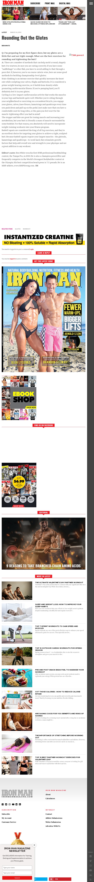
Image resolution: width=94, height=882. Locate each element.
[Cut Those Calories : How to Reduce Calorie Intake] (17, 708)
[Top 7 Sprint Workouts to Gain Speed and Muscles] (17, 643)
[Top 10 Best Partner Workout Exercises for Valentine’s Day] (17, 774)
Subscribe (35, 3)
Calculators (50, 798)
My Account (6, 818)
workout (26, 229)
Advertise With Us (53, 826)
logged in (13, 259)
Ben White (6, 46)
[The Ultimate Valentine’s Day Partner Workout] (17, 599)
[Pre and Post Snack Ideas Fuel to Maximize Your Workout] (17, 686)
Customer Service (9, 822)
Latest (4, 32)
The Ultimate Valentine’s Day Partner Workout (59, 582)
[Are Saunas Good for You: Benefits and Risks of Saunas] (17, 730)
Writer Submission (53, 822)
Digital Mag (64, 3)
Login (31, 249)
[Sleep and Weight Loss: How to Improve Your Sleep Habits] (17, 621)
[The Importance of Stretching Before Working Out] (17, 752)
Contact (49, 814)
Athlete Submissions (54, 818)
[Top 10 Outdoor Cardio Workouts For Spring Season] (17, 665)
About (48, 794)
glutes (17, 229)
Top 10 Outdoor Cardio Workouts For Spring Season (58, 649)
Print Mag (50, 3)
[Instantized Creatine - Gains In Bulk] (43, 244)
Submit (17, 878)
